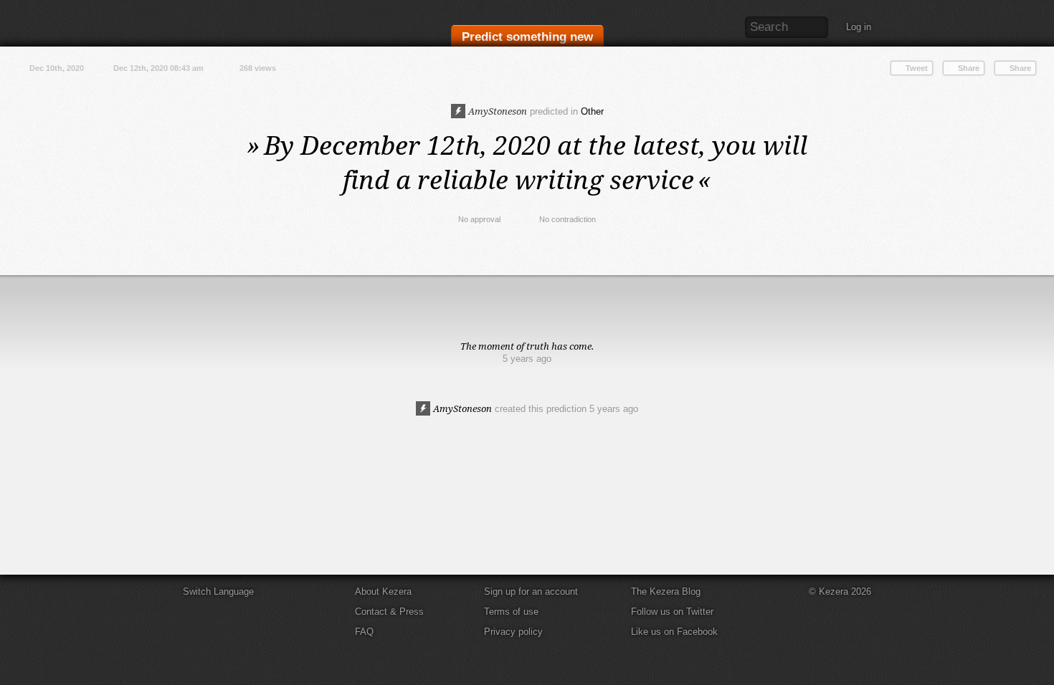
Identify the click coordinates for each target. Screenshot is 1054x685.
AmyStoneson (496, 111)
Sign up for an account (531, 591)
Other (592, 111)
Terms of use (511, 611)
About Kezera (383, 591)
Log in (858, 26)
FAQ (364, 631)
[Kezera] (242, 23)
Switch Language (218, 591)
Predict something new (527, 37)
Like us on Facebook (674, 631)
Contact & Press (389, 611)
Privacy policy (513, 631)
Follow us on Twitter (672, 611)
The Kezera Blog (666, 591)
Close (1039, 289)
